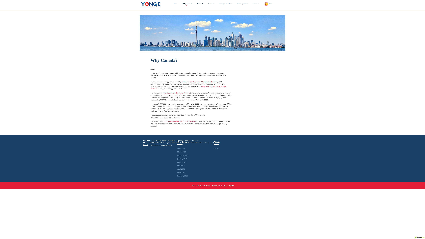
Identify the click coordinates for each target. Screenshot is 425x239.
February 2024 (182, 155)
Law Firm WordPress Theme (204, 185)
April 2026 (181, 148)
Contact (256, 4)
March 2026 (181, 152)
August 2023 (181, 162)
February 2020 (182, 176)
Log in (216, 148)
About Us (200, 4)
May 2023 (180, 166)
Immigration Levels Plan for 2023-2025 (179, 121)
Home (176, 4)
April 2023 (181, 169)
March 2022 (181, 172)
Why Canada (188, 4)
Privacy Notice (243, 4)
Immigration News (226, 4)
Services (211, 4)
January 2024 (182, 159)
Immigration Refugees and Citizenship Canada (199, 82)
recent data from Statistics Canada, (176, 93)
